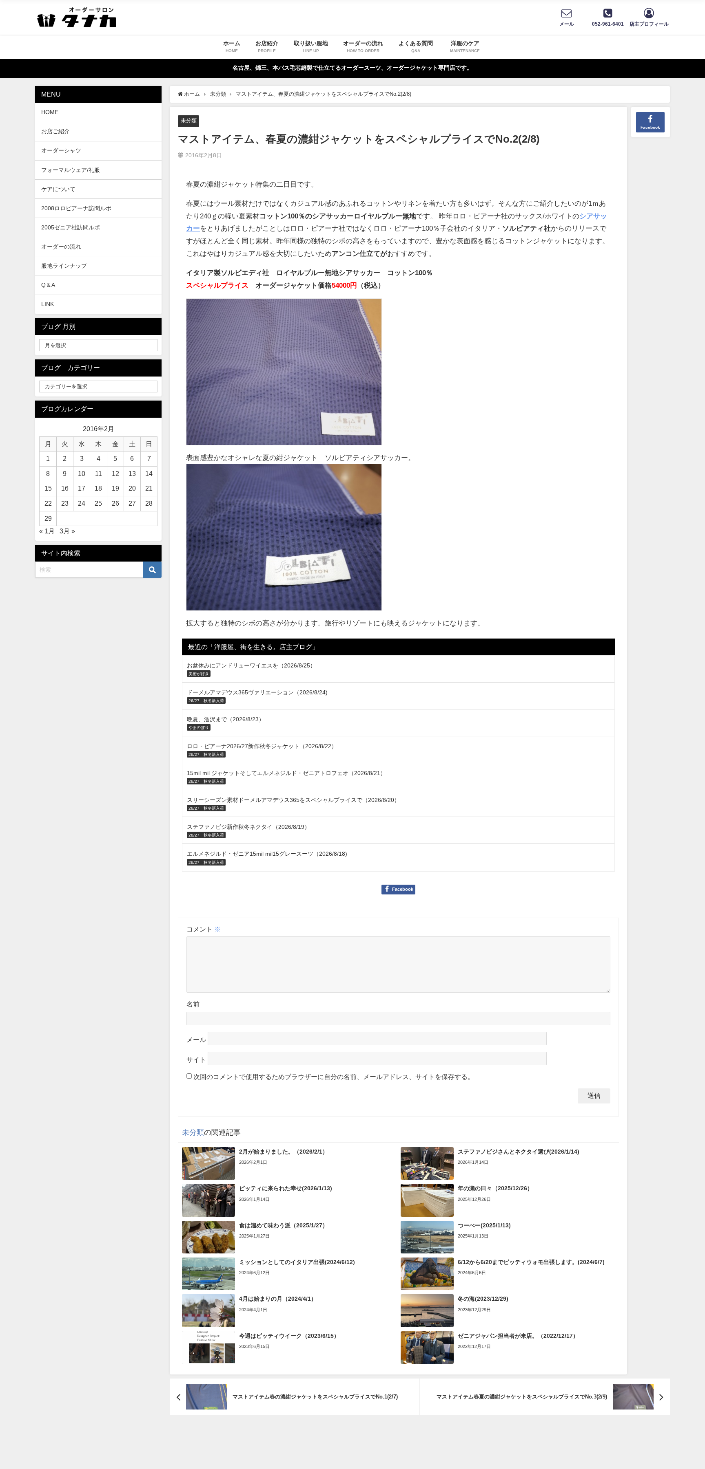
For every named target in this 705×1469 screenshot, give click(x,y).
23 (65, 503)
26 (115, 503)
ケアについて (58, 189)
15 (48, 488)
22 (48, 503)
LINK (47, 304)
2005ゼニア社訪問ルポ (70, 227)
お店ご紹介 (55, 131)
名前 (193, 1004)
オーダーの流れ (61, 246)
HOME (49, 112)
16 (65, 488)
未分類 (189, 120)
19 (115, 488)
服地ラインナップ (64, 266)
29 (48, 518)
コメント (203, 929)
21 (149, 488)
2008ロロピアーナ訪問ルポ (76, 208)
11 (98, 473)
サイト (196, 1059)
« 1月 (47, 531)
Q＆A (48, 285)
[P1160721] (284, 540)
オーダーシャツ (61, 150)
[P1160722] (284, 375)
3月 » (67, 531)
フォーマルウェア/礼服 (70, 170)
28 (149, 503)
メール (196, 1039)
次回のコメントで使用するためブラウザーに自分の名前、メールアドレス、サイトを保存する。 (333, 1076)
